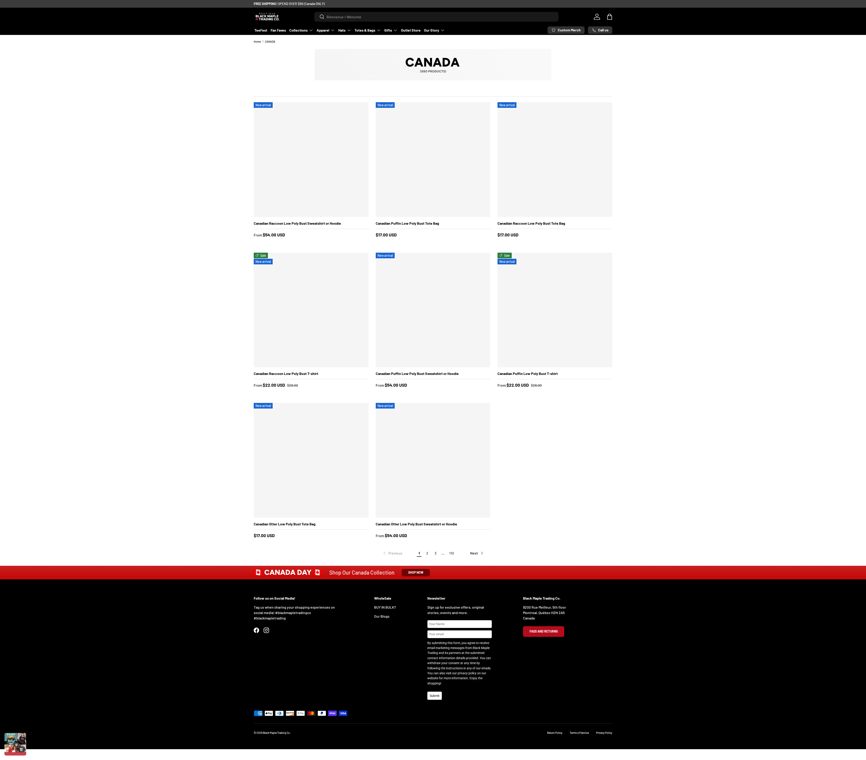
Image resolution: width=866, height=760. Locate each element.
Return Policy (554, 732)
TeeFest (260, 30)
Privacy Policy (604, 732)
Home (257, 41)
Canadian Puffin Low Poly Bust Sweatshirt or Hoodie (417, 373)
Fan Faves (278, 30)
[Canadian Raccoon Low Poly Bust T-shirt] (311, 310)
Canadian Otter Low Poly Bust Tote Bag (285, 524)
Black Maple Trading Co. (276, 732)
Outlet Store (411, 30)
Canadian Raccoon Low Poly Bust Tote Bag (531, 223)
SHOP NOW (415, 572)
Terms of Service (579, 732)
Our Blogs (381, 616)
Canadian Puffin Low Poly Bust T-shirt (527, 373)
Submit (435, 696)
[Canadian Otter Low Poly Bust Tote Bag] (311, 460)
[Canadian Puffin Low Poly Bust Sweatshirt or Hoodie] (433, 310)
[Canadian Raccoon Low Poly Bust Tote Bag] (554, 159)
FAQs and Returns (544, 631)
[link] (392, 553)
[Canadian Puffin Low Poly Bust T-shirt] (554, 310)
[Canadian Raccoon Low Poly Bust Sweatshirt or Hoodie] (311, 159)
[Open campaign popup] (15, 744)
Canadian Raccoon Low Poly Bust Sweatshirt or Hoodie (297, 223)
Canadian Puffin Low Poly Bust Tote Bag (407, 223)
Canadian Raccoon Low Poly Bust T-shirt (286, 373)
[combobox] (436, 17)
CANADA (270, 41)
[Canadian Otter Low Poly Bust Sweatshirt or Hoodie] (433, 460)
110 (451, 553)
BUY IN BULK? (385, 607)
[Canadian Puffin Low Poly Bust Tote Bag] (433, 159)
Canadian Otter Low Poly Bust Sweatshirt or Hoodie (416, 524)
